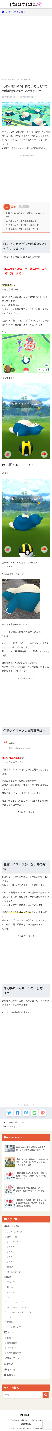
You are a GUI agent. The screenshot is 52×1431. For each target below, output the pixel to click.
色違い (10, 1267)
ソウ (9, 1317)
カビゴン (16, 1126)
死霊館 (10, 1322)
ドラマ (10, 1332)
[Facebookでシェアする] (17, 1112)
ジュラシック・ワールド (18, 1307)
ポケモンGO (20, 1122)
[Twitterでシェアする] (9, 1112)
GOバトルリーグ (14, 1232)
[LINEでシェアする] (34, 1112)
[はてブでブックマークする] (26, 1112)
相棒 (9, 1338)
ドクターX (11, 1348)
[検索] (46, 1395)
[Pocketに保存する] (42, 1112)
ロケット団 (12, 1237)
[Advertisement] (26, 46)
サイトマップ (37, 1420)
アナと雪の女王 (14, 1327)
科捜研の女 (12, 1343)
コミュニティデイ (15, 1272)
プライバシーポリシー (19, 1420)
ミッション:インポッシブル (19, 1312)
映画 (9, 1277)
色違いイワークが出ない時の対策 (22, 225)
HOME (27, 1415)
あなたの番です (14, 1353)
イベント (11, 1369)
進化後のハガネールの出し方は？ (22, 229)
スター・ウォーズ (15, 1302)
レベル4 (10, 1262)
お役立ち (10, 1375)
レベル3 (10, 1257)
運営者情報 (26, 1424)
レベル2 (10, 1252)
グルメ (9, 1364)
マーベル (11, 1292)
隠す (24, 206)
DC (8, 1297)
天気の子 (11, 1282)
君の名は (11, 1287)
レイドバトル (13, 1242)
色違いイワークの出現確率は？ (21, 221)
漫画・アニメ (13, 1358)
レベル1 (10, 1247)
